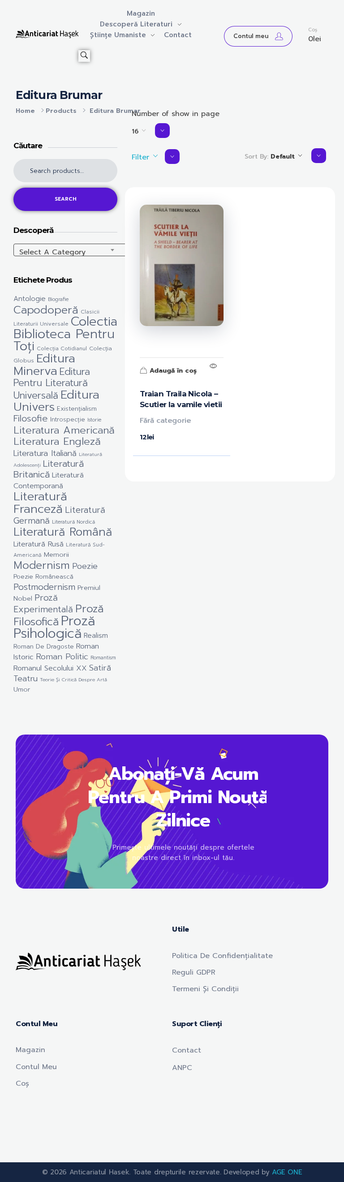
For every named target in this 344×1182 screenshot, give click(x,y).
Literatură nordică (73, 522)
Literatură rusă (38, 544)
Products (61, 111)
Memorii (56, 554)
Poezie (85, 566)
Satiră (100, 668)
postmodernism (44, 586)
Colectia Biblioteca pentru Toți (65, 334)
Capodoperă (45, 310)
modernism (41, 565)
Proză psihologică (54, 627)
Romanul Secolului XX (50, 668)
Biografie (58, 299)
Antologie (29, 298)
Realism (96, 635)
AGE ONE (287, 1172)
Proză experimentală (43, 603)
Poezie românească (43, 576)
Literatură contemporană (48, 480)
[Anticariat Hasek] (47, 34)
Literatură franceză (40, 502)
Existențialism (77, 408)
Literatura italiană (45, 453)
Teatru (25, 679)
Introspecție (67, 419)
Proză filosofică (58, 615)
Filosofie (30, 419)
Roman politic (62, 656)
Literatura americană (64, 430)
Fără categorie (165, 420)
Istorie (94, 420)
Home (25, 111)
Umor (21, 689)
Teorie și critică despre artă (73, 679)
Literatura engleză (57, 441)
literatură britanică (48, 469)
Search (66, 199)
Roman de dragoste (43, 646)
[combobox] (103, 250)
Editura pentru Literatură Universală (51, 384)
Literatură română (62, 532)
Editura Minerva (44, 364)
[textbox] (103, 252)
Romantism (103, 658)
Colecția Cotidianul (62, 348)
